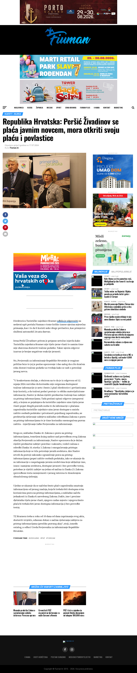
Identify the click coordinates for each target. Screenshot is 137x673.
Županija (39, 107)
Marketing (118, 107)
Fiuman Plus (85, 107)
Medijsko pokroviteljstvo (79, 657)
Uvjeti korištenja (40, 657)
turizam (51, 538)
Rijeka (29, 107)
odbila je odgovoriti (67, 320)
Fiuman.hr (14, 148)
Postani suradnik (58, 657)
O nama (97, 107)
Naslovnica (19, 107)
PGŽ (43, 538)
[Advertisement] (49, 230)
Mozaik (49, 107)
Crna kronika (70, 107)
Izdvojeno (34, 538)
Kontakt (106, 107)
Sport (58, 107)
